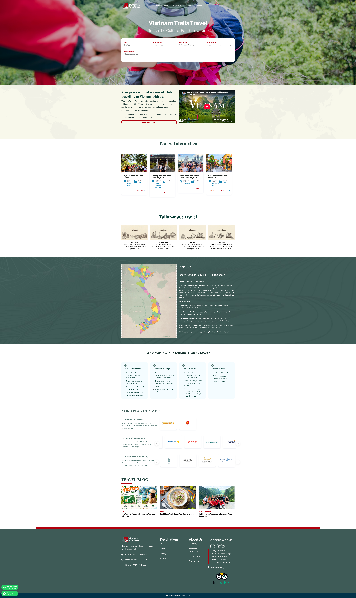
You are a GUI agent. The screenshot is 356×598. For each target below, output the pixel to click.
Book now (139, 191)
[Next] (232, 179)
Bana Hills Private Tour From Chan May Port (189, 177)
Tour (125, 42)
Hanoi (162, 549)
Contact (200, 6)
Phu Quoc (164, 558)
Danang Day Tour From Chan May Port (161, 177)
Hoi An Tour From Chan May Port (217, 177)
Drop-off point (211, 42)
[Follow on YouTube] (223, 546)
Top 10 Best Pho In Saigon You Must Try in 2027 (177, 514)
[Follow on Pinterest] (219, 546)
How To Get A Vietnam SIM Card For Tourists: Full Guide (138, 515)
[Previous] (121, 179)
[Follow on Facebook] (210, 546)
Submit (163, 53)
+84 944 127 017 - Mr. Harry (135, 565)
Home (158, 6)
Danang (163, 553)
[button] (234, 5)
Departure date (129, 51)
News (190, 6)
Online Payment (195, 556)
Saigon (163, 544)
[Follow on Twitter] (214, 546)
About (166, 6)
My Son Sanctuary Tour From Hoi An (133, 177)
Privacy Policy (194, 561)
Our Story (193, 544)
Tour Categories (157, 42)
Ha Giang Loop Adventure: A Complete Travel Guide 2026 (215, 515)
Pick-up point (183, 42)
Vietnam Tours (178, 6)
